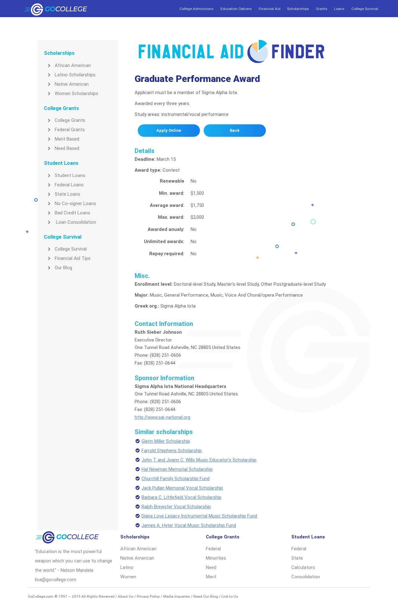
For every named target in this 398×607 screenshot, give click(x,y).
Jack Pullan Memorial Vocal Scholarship (182, 488)
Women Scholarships (76, 93)
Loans (339, 9)
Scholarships (298, 9)
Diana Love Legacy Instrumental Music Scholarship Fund (199, 516)
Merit (211, 577)
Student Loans (70, 175)
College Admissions (196, 9)
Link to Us (229, 596)
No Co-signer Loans (75, 203)
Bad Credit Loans (72, 213)
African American (73, 65)
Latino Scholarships (75, 75)
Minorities (216, 558)
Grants (321, 9)
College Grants (70, 120)
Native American (72, 84)
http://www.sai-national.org (162, 417)
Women (128, 577)
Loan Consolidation (75, 222)
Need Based (67, 148)
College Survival (364, 9)
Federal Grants (70, 129)
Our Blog (63, 267)
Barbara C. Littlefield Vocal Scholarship (181, 497)
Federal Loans (69, 185)
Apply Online (168, 130)
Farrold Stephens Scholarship (171, 450)
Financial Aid (269, 9)
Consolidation (305, 577)
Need (211, 567)
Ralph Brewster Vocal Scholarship (176, 506)
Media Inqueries (176, 596)
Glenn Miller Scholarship (165, 441)
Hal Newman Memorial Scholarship (177, 469)
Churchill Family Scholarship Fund (175, 478)
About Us (125, 596)
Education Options (236, 9)
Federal (213, 549)
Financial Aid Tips (72, 258)
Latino (126, 567)
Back (234, 130)
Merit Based (67, 139)
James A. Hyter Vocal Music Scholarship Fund (188, 525)
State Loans (67, 194)
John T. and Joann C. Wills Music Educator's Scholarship (199, 460)
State (297, 558)
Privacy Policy (148, 596)
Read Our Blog (205, 596)
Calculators (303, 567)
